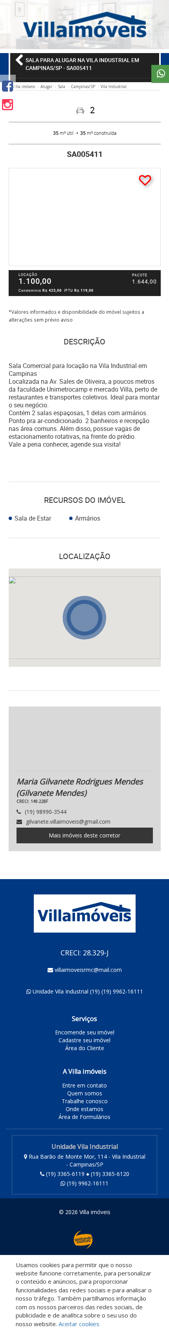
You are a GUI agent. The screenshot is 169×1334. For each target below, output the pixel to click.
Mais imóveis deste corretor (84, 835)
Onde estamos (84, 1109)
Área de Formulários (84, 1117)
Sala (61, 86)
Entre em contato (84, 1085)
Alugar (46, 86)
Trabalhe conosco (85, 1101)
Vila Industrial (114, 86)
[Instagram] (7, 104)
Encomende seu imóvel (84, 1032)
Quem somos (84, 1093)
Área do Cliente (84, 1048)
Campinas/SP (83, 86)
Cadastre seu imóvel (84, 1040)
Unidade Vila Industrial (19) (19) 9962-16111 (88, 991)
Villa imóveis (24, 86)
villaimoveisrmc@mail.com (88, 969)
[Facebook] (7, 86)
